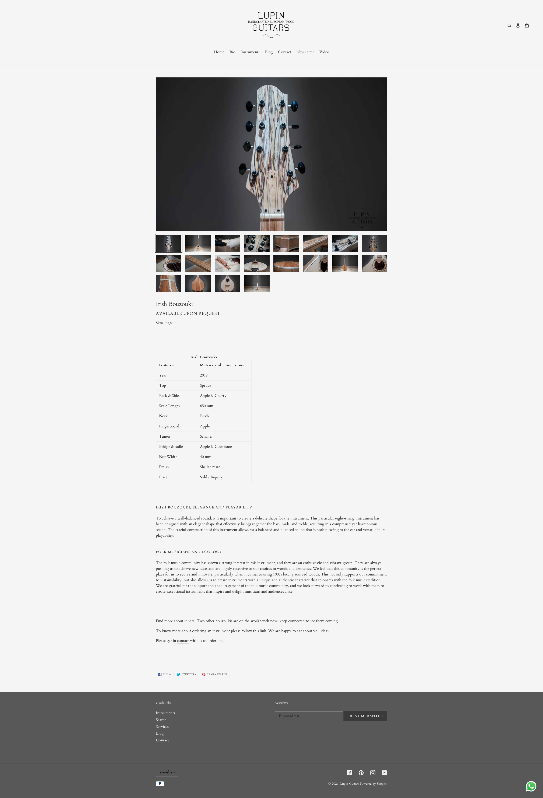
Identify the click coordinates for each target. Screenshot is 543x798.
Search (161, 719)
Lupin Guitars (349, 783)
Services (162, 726)
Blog (160, 733)
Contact (162, 740)
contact (183, 640)
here (191, 621)
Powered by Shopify (373, 783)
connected (296, 621)
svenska (166, 772)
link (263, 631)
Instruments (165, 713)
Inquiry (217, 477)
